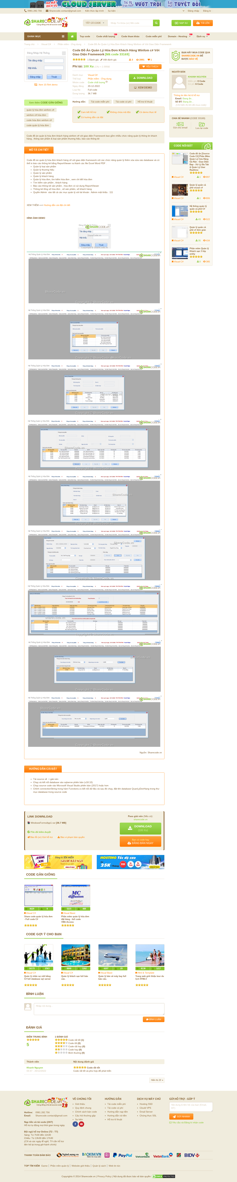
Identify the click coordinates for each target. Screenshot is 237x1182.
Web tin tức (114, 1165)
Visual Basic (69, 913)
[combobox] (95, 22)
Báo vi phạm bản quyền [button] (72, 837)
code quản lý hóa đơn (38, 125)
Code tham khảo (130, 36)
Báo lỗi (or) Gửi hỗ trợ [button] (41, 837)
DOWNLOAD (144, 78)
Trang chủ (29, 44)
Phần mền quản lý (59, 1165)
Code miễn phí (154, 36)
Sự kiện (112, 10)
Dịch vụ (201, 36)
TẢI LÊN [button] (204, 23)
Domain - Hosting (178, 36)
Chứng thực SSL (148, 1115)
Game (44, 1165)
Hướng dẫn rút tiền (117, 1115)
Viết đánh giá (109, 59)
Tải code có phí (123, 101)
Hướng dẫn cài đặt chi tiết (57, 205)
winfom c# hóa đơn (36, 115)
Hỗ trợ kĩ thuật (145, 101)
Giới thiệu (80, 1104)
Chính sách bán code (86, 1111)
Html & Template (145, 972)
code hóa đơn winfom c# (39, 120)
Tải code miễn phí (100, 101)
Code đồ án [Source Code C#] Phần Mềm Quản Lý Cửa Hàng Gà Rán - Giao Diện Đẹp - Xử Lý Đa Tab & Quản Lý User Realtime (200, 161)
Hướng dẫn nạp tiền (117, 1111)
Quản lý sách (99, 1165)
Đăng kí (207, 10)
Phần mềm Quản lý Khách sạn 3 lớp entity (199, 251)
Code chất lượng (105, 36)
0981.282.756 (35, 10)
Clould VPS (145, 1108)
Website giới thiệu (81, 1165)
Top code (85, 36)
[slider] (79, 59)
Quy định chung (83, 1108)
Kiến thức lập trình (94, 10)
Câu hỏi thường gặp (85, 1115)
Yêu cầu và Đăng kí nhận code (188, 1122)
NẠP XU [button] (183, 23)
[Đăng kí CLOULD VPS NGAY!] (118, 4)
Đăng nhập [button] (193, 10)
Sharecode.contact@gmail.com (65, 10)
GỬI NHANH (183, 1116)
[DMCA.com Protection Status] (163, 1176)
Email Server (146, 1111)
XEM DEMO (144, 87)
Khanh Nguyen (35, 1067)
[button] (140, 828)
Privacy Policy (104, 1176)
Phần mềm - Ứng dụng (99, 78)
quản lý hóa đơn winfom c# (40, 110)
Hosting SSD (146, 1104)
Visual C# (93, 75)
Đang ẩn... (188, 98)
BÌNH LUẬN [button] (154, 1019)
